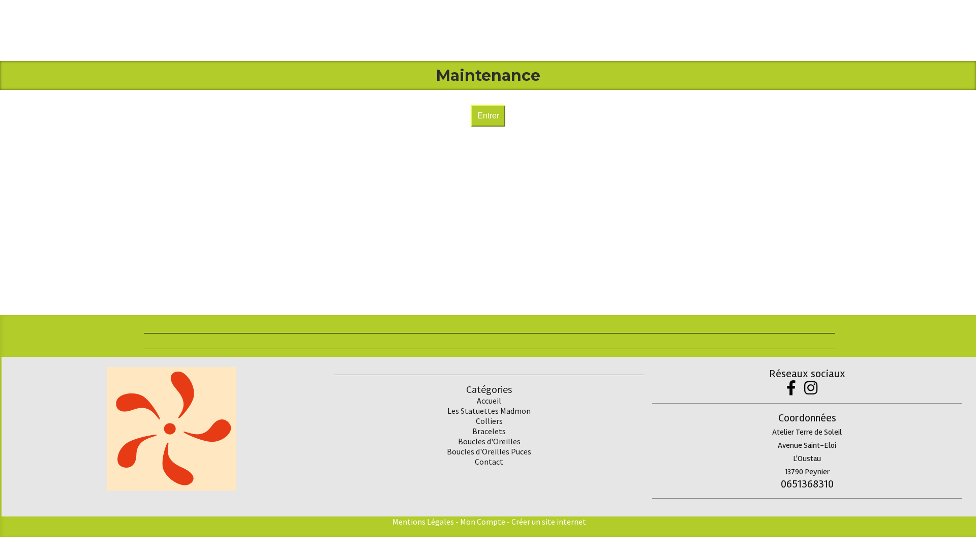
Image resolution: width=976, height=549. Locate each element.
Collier (487, 421)
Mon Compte (482, 521)
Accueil (489, 400)
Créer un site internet (548, 521)
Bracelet (487, 431)
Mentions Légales (423, 521)
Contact (489, 461)
